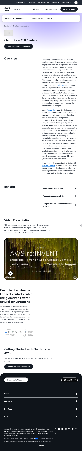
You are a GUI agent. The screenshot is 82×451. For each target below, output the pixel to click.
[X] (55, 429)
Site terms (14, 438)
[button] (69, 9)
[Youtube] (72, 429)
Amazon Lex (51, 110)
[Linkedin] (62, 429)
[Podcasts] (76, 429)
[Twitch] (69, 429)
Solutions (7, 26)
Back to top (39, 446)
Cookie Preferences (46, 438)
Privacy (6, 438)
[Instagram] (66, 429)
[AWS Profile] (76, 2)
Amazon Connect (48, 165)
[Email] (55, 433)
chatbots (61, 85)
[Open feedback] (80, 225)
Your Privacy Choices (27, 438)
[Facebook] (59, 429)
